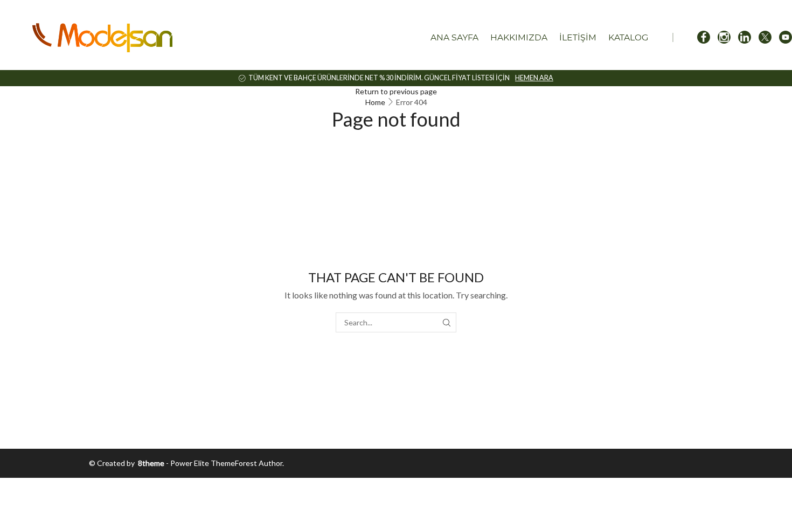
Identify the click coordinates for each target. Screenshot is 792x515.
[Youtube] (785, 38)
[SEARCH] (446, 322)
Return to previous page (396, 91)
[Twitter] (765, 38)
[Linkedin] (744, 38)
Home (375, 102)
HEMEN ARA (534, 78)
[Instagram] (724, 38)
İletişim (577, 37)
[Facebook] (703, 38)
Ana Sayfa (454, 37)
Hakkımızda (518, 37)
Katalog (628, 37)
